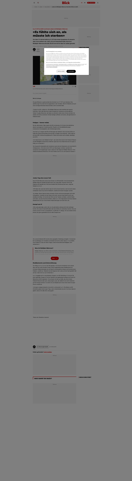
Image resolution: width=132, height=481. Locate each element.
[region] (66, 61)
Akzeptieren (71, 71)
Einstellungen (61, 71)
